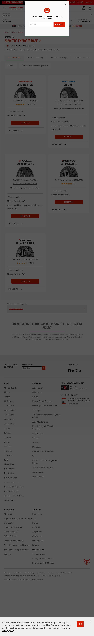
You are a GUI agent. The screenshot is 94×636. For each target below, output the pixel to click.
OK (80, 624)
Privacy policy (8, 631)
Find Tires (59, 24)
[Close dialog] (65, 4)
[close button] (91, 621)
